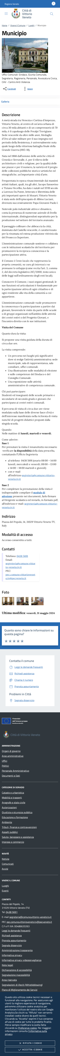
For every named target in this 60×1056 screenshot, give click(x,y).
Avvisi (5, 869)
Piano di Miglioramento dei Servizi (19, 990)
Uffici (4, 761)
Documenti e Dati (11, 776)
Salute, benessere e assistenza (18, 837)
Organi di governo (11, 751)
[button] (12, 4)
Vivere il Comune (17, 25)
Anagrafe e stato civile (13, 802)
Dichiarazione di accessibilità (17, 970)
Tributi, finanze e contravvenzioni (19, 827)
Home (4, 25)
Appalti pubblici (10, 832)
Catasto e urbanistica (13, 792)
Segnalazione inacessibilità (16, 975)
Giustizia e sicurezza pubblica (17, 812)
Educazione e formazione (15, 817)
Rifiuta (32, 1043)
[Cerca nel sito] (51, 14)
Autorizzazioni (9, 807)
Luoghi (31, 25)
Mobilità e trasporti (12, 797)
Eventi (5, 890)
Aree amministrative (12, 756)
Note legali (7, 965)
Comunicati (8, 864)
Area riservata (9, 980)
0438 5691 (22, 556)
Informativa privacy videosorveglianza (21, 960)
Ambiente (7, 822)
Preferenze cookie (27, 1028)
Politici (5, 766)
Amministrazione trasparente (17, 950)
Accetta (32, 1049)
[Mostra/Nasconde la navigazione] (6, 13)
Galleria (5, 101)
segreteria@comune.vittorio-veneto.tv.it (30, 917)
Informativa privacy (12, 955)
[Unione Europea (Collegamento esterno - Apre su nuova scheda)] (30, 721)
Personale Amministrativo (15, 771)
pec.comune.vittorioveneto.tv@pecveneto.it (29, 922)
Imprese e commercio (13, 842)
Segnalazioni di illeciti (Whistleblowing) (22, 985)
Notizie (5, 859)
